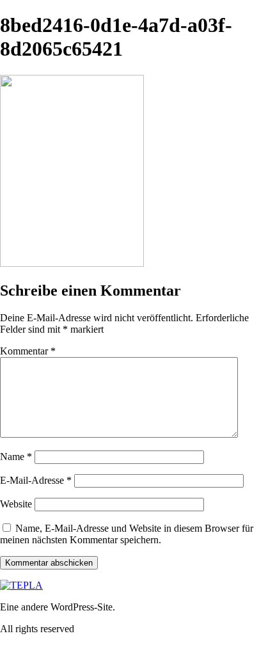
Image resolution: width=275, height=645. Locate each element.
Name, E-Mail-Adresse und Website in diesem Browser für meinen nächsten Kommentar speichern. (126, 534)
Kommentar (28, 351)
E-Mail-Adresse (36, 480)
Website (16, 503)
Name (16, 456)
